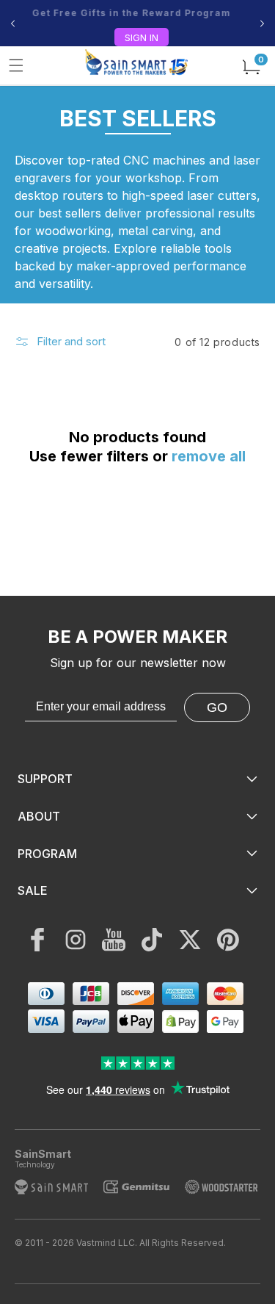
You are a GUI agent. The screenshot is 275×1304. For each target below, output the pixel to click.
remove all (209, 456)
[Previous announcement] (12, 23)
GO (217, 707)
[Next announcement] (262, 23)
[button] (16, 65)
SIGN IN (141, 37)
